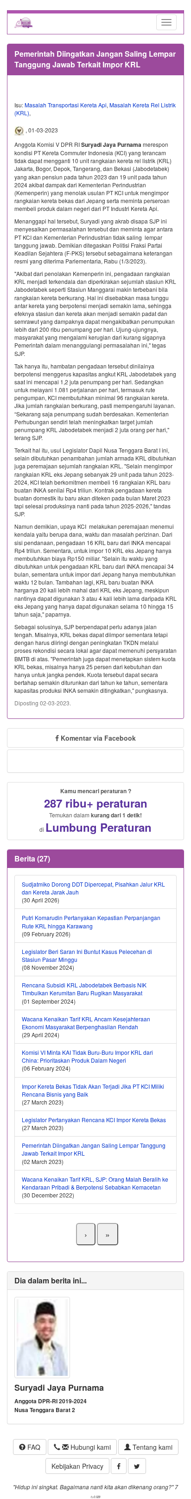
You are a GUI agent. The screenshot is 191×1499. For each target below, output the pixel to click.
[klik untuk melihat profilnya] (42, 1336)
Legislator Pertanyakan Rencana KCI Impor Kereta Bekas (94, 1120)
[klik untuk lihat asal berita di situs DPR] (19, 130)
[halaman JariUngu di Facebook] (119, 1466)
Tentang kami (151, 1447)
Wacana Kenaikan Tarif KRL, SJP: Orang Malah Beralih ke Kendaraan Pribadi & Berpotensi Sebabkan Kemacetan (95, 1183)
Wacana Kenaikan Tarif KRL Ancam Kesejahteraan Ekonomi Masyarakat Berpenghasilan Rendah (86, 1023)
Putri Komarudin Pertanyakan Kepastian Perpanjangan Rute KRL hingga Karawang (91, 921)
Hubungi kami (90, 1447)
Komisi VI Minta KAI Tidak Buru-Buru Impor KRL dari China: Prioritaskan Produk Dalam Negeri (87, 1056)
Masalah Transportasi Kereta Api (66, 105)
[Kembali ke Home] (23, 22)
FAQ (32, 1447)
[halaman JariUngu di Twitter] (137, 1466)
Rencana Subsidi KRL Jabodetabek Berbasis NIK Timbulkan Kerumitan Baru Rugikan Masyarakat (84, 989)
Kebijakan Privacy (77, 1466)
